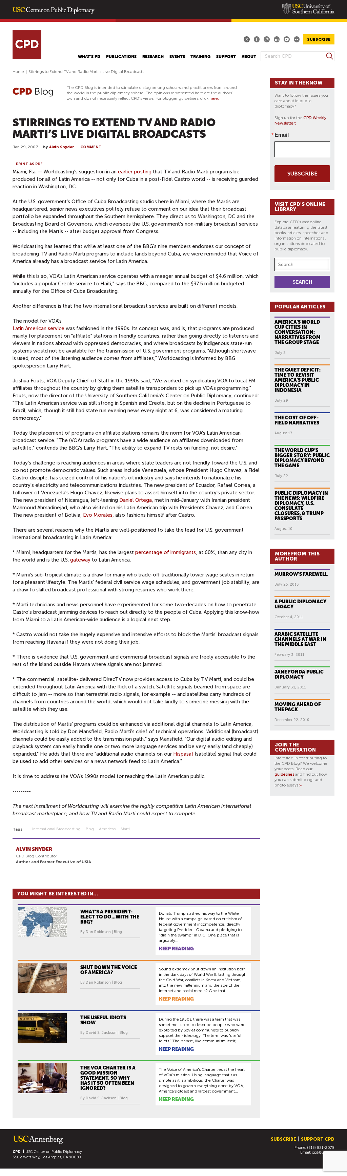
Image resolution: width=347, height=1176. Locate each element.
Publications (121, 56)
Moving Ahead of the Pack (297, 707)
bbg (90, 829)
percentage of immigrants (165, 552)
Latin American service (38, 328)
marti (125, 829)
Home (18, 71)
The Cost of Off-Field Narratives (296, 420)
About (249, 56)
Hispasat (183, 754)
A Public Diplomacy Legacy (300, 604)
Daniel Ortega (135, 500)
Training (200, 56)
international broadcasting (56, 829)
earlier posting (134, 172)
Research (153, 56)
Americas (107, 829)
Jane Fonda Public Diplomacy (299, 674)
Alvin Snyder (61, 147)
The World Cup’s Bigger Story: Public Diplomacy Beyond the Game (302, 458)
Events (177, 56)
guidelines (284, 774)
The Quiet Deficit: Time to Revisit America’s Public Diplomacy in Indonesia (297, 380)
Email (281, 134)
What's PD (89, 56)
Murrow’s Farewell (301, 574)
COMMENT (91, 147)
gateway (80, 560)
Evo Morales (98, 515)
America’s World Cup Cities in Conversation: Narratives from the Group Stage (297, 332)
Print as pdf (29, 164)
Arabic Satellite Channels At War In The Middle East (300, 639)
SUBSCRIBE (318, 39)
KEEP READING (176, 948)
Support (226, 56)
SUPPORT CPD (317, 1139)
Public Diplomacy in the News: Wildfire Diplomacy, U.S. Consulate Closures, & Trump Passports (301, 505)
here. (214, 98)
